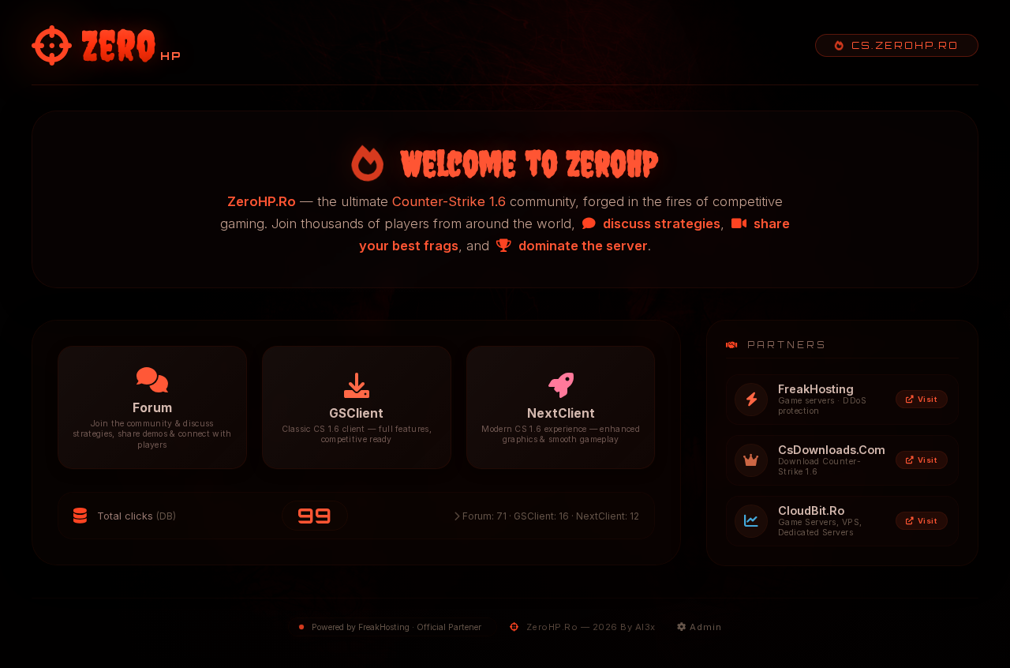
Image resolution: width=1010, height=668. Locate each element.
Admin (704, 626)
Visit (927, 399)
